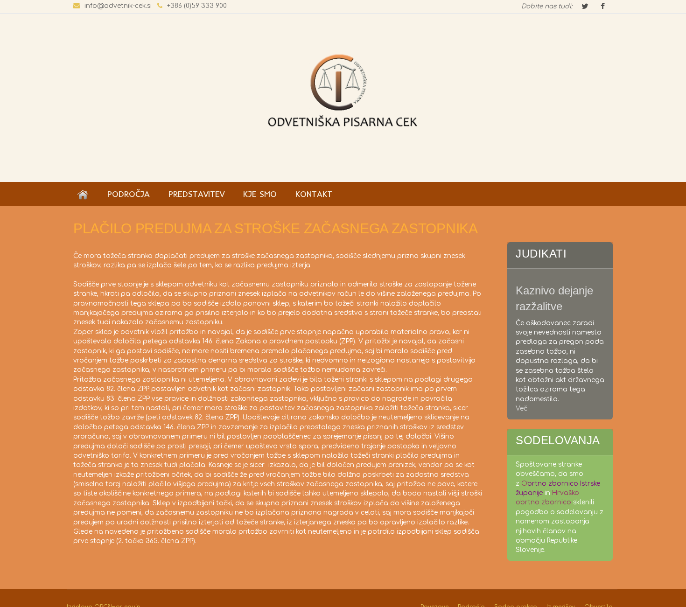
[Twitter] (584, 7)
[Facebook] (602, 7)
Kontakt (313, 193)
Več (521, 408)
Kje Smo (260, 193)
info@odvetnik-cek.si (118, 5)
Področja (128, 193)
